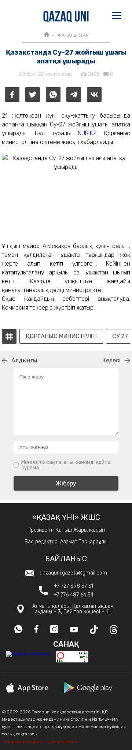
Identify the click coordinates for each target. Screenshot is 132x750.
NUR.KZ (87, 133)
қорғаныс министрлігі (61, 336)
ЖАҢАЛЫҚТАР (72, 35)
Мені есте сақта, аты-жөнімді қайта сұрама (66, 465)
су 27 (120, 336)
